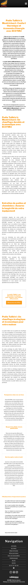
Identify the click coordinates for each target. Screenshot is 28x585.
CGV (17, 581)
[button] (14, 501)
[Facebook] (11, 572)
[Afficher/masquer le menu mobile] (26, 3)
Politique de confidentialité (9, 581)
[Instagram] (17, 572)
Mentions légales (16, 580)
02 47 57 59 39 (17, 110)
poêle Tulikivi (7, 61)
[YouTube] (14, 572)
